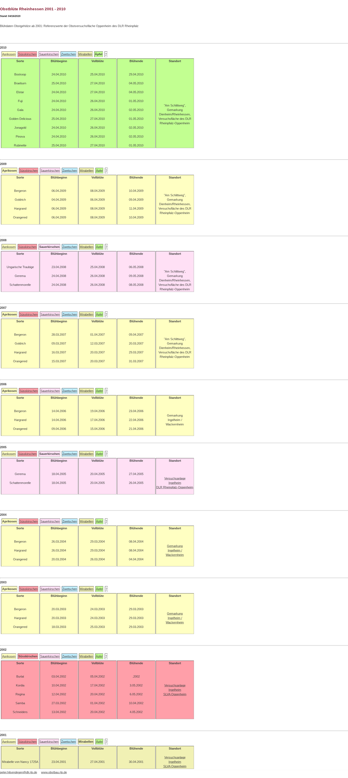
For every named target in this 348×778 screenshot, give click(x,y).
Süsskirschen (27, 54)
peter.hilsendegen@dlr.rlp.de (18, 772)
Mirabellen (85, 54)
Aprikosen (9, 54)
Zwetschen (68, 54)
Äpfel (99, 170)
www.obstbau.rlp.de (54, 772)
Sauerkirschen (48, 54)
